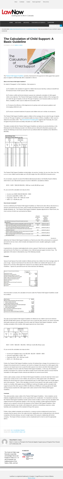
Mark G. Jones (18, 45)
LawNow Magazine (31, 14)
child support (15, 432)
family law (22, 432)
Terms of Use (31, 478)
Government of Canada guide (30, 119)
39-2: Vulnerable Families (18, 430)
